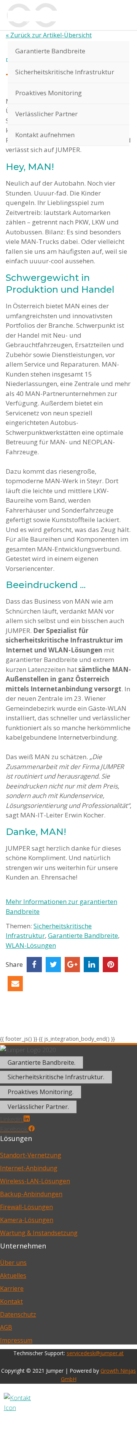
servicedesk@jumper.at (95, 1353)
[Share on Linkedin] (91, 964)
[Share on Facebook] (34, 964)
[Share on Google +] (72, 964)
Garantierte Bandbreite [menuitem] (50, 50)
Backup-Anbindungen (31, 1194)
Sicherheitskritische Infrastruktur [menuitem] (64, 71)
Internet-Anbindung (28, 1168)
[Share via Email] (15, 983)
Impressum (16, 1340)
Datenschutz (18, 1314)
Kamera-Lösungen (26, 1220)
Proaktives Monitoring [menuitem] (48, 92)
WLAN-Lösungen (31, 945)
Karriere (12, 1288)
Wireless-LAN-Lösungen (35, 1181)
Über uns (13, 1262)
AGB (6, 1327)
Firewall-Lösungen (26, 1207)
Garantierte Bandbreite (83, 935)
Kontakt (11, 1301)
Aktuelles (13, 1275)
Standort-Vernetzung (30, 1155)
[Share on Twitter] (53, 964)
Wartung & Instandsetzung (39, 1233)
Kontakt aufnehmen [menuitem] (45, 134)
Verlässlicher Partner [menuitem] (46, 113)
